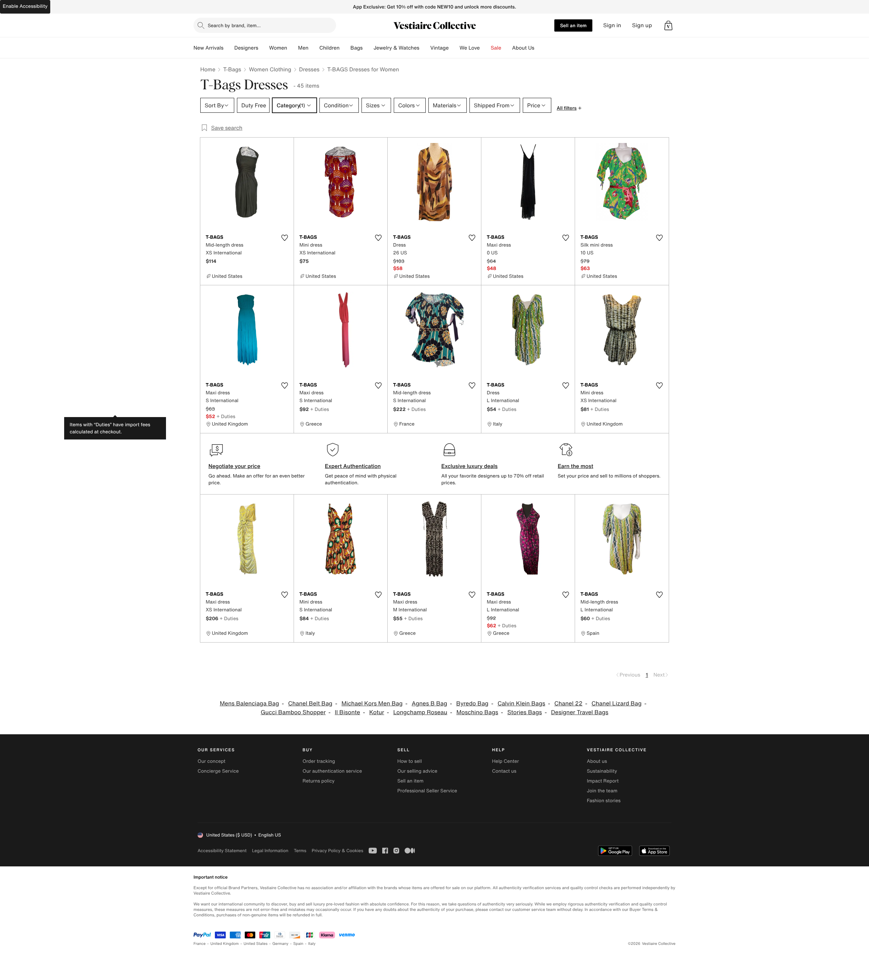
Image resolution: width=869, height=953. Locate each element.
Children (329, 48)
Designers (246, 48)
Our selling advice (417, 771)
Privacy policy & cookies (337, 850)
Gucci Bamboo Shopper (293, 712)
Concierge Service (218, 771)
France (199, 943)
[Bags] (368, 48)
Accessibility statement (222, 850)
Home (207, 69)
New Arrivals (208, 48)
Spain (298, 943)
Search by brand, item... (234, 25)
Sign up (642, 25)
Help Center (505, 761)
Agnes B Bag (429, 703)
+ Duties (226, 416)
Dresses (309, 69)
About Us (523, 48)
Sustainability (602, 771)
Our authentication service (332, 771)
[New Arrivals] (229, 48)
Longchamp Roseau (420, 712)
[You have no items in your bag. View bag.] (668, 25)
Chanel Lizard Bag (617, 703)
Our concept (211, 761)
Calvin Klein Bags (521, 703)
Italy (312, 943)
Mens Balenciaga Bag (249, 703)
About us (597, 761)
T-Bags (232, 69)
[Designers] (263, 48)
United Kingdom (224, 943)
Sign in (612, 25)
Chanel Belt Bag (310, 703)
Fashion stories (604, 800)
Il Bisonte (347, 712)
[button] (668, 25)
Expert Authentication (353, 466)
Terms (300, 850)
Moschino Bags (477, 712)
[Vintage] (454, 48)
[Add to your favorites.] (284, 238)
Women (278, 48)
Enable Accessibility (25, 6)
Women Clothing (270, 69)
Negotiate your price (234, 466)
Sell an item (573, 25)
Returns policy (318, 781)
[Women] (292, 48)
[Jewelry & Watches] (424, 48)
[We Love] (485, 48)
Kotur (376, 712)
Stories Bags (524, 712)
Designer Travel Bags (579, 712)
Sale (496, 48)
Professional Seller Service (427, 790)
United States (256, 943)
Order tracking (318, 761)
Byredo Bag (472, 703)
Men (303, 48)
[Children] (345, 48)
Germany (280, 943)
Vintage (439, 48)
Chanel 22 (568, 703)
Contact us (504, 771)
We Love (470, 48)
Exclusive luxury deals (469, 466)
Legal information (270, 850)
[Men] (314, 48)
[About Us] (539, 48)
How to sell (409, 761)
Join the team (602, 790)
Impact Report (603, 781)
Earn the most (575, 466)
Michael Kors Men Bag (372, 703)
